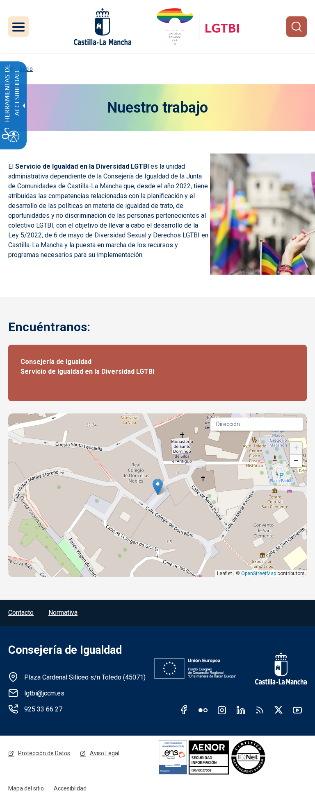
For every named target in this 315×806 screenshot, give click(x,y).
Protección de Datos (44, 753)
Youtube (297, 709)
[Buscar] (296, 26)
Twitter (278, 709)
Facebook (184, 709)
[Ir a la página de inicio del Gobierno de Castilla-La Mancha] (101, 26)
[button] (158, 487)
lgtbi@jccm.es (44, 693)
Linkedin (240, 709)
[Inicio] (198, 26)
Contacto (21, 612)
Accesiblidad (70, 788)
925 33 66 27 (43, 709)
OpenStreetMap (258, 573)
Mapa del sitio (26, 788)
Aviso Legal (104, 753)
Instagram (221, 709)
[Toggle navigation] (18, 26)
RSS (259, 709)
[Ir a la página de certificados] (232, 757)
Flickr (203, 709)
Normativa (63, 612)
